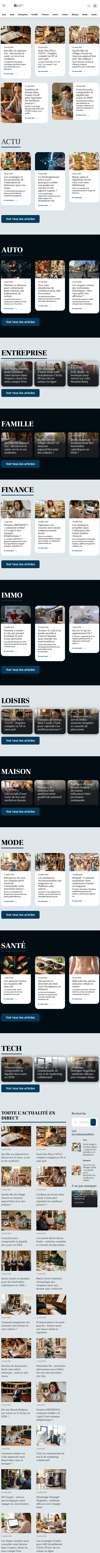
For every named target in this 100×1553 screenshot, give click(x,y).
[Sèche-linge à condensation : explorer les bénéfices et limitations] (76, 1147)
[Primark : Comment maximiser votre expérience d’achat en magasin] (84, 862)
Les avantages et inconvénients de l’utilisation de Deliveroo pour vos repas (15, 182)
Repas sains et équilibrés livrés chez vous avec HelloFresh (81, 181)
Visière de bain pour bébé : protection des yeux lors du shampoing (83, 1195)
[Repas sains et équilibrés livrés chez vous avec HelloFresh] (84, 161)
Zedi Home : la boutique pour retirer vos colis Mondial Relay (80, 376)
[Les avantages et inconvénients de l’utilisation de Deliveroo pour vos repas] (16, 161)
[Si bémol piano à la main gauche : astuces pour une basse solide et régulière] (51, 1304)
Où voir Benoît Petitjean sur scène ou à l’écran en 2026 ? (15, 1413)
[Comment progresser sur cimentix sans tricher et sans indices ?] (16, 1304)
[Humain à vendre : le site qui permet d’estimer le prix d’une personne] (16, 615)
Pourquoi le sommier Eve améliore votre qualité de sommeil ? (49, 794)
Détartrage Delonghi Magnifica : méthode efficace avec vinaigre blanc (83, 1072)
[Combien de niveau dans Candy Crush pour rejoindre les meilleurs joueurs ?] (11, 103)
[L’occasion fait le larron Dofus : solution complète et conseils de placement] (51, 1220)
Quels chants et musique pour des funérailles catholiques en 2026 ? (82, 446)
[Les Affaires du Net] (18, 6)
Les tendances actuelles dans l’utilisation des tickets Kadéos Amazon (81, 530)
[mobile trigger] (5, 6)
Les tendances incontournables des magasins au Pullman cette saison (50, 883)
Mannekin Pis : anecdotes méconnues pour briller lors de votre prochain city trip (51, 1371)
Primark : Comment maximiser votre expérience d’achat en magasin (83, 882)
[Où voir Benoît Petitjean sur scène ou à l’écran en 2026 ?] (16, 1392)
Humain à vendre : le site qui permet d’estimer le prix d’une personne (14, 634)
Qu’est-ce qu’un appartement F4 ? (82, 632)
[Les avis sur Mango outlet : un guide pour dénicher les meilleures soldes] (76, 1170)
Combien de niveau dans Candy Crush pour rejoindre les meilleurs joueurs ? (33, 96)
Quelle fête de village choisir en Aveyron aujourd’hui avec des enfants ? (84, 55)
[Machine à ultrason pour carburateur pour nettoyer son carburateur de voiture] (16, 269)
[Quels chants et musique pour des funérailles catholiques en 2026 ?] (16, 1261)
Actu (11, 142)
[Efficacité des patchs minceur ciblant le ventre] (84, 965)
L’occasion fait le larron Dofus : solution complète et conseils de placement (82, 723)
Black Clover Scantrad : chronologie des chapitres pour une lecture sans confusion (49, 1283)
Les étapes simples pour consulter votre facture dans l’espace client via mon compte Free (16, 375)
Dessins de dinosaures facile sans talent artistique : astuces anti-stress (15, 1371)
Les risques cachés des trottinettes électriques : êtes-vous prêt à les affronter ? (83, 291)
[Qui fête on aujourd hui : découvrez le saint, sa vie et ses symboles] (16, 35)
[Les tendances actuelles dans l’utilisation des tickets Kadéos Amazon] (84, 509)
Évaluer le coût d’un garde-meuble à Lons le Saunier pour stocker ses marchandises (49, 636)
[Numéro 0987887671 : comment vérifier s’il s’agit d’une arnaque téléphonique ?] (16, 509)
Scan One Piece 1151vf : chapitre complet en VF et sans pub (47, 55)
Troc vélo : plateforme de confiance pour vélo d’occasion (49, 289)
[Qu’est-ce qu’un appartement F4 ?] (84, 615)
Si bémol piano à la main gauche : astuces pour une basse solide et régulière (50, 1327)
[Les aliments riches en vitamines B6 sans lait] (16, 965)
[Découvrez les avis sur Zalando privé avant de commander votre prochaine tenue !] (16, 862)
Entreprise (87, 1160)
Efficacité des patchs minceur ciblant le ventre (84, 983)
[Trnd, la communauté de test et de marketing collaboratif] (51, 1435)
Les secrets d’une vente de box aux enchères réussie (15, 797)
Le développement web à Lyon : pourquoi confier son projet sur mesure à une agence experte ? (48, 183)
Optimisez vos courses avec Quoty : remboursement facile (50, 529)
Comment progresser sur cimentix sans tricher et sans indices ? (15, 1326)
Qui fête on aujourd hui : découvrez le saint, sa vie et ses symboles (15, 55)
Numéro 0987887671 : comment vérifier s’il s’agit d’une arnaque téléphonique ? (16, 530)
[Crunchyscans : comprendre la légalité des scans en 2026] (62, 101)
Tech (85, 1140)
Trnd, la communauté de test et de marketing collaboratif (50, 1072)
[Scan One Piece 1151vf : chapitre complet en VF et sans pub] (50, 35)
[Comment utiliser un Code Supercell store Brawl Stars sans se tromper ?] (16, 1435)
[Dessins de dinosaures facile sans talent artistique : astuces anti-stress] (16, 1348)
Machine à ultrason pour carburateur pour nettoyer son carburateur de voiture (15, 291)
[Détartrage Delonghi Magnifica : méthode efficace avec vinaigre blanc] (51, 1479)
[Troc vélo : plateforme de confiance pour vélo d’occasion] (50, 269)
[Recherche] (89, 6)
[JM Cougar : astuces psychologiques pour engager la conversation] (16, 1479)
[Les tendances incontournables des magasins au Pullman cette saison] (50, 862)
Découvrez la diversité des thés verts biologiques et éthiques (49, 985)
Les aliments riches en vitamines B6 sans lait (15, 983)
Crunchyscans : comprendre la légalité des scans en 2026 (85, 94)
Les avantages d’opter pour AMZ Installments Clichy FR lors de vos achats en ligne (50, 375)
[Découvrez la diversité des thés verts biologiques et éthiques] (50, 965)
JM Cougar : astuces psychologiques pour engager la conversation (15, 1500)
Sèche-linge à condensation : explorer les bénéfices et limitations (90, 1149)
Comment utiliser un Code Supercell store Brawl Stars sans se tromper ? (13, 1458)
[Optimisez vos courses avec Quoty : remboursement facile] (50, 509)
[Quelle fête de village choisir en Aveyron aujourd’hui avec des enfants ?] (84, 35)
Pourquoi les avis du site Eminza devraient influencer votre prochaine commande (81, 792)
